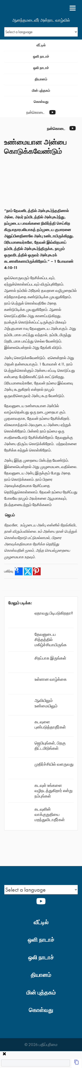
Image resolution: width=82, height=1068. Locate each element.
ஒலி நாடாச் (41, 67)
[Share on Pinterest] (37, 571)
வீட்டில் (41, 45)
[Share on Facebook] (19, 571)
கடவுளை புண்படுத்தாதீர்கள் (50, 724)
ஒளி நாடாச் (41, 56)
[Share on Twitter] (28, 571)
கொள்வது (41, 101)
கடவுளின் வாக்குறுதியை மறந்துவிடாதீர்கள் (50, 814)
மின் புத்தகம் (41, 90)
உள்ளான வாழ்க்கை (51, 679)
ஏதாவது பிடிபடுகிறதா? (54, 613)
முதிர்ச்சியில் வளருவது (54, 764)
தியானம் (41, 79)
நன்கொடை (35, 112)
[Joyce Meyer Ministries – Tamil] (25, 8)
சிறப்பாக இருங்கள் (50, 658)
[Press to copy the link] (76, 1063)
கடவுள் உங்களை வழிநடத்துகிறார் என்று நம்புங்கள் (54, 791)
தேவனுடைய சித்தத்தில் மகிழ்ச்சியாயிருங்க (51, 640)
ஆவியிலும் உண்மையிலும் (46, 703)
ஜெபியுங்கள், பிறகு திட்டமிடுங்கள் (50, 745)
